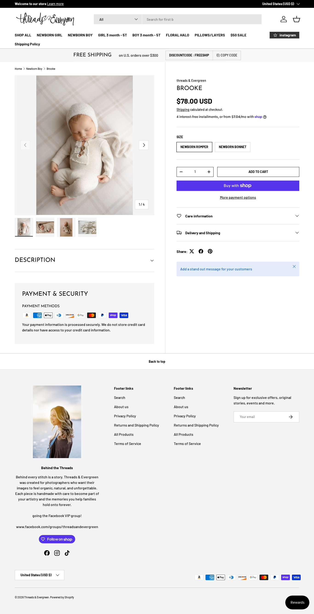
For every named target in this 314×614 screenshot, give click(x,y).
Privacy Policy (125, 416)
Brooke (51, 68)
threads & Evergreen (191, 80)
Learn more (55, 4)
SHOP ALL (23, 35)
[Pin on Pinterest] (210, 251)
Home (18, 68)
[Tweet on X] (191, 251)
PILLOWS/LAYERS (210, 35)
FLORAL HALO (177, 35)
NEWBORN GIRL (49, 35)
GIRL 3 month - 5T (112, 35)
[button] (296, 19)
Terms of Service (127, 443)
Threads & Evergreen (36, 597)
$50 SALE (238, 35)
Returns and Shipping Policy (136, 425)
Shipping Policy (27, 44)
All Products (124, 434)
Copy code (229, 55)
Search (119, 397)
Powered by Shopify (62, 597)
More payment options (238, 197)
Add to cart (258, 171)
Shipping (183, 109)
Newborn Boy (34, 68)
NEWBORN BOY (80, 35)
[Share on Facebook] (201, 251)
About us (121, 406)
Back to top (157, 361)
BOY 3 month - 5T (146, 35)
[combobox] (178, 19)
